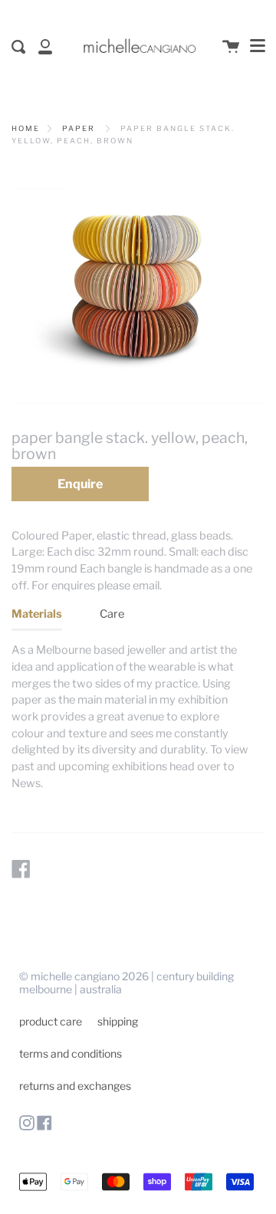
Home (26, 128)
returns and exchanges (75, 1085)
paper (78, 128)
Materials (37, 614)
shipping (117, 1021)
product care (50, 1021)
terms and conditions (70, 1053)
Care (112, 614)
